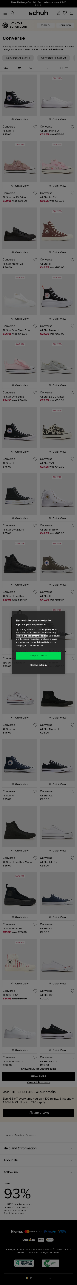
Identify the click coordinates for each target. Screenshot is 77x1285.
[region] (38, 642)
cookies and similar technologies (31, 636)
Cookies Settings (38, 665)
